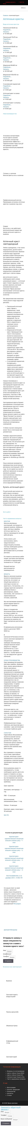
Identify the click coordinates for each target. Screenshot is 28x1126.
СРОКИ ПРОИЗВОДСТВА (12, 660)
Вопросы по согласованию (15, 1071)
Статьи (9, 1095)
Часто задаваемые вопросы (16, 1079)
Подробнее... (7, 29)
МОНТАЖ (7, 521)
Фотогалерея (11, 1087)
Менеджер (13, 930)
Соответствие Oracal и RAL (16, 1077)
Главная (5, 15)
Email (4, 954)
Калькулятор (11, 1091)
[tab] (14, 521)
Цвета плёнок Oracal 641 (15, 1075)
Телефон (6, 956)
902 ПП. (6, 815)
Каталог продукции (13, 1089)
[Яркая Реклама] (10, 7)
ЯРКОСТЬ (7, 574)
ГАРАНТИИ (7, 733)
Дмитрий (7, 930)
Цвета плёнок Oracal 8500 (15, 1073)
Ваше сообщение (6, 1119)
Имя (4, 950)
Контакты (10, 1093)
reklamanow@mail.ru (11, 2)
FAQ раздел (17, 903)
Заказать (6, 31)
